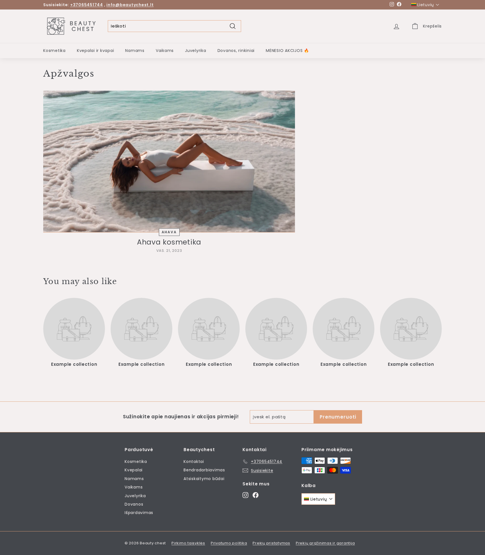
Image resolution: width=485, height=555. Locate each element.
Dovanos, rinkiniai (236, 50)
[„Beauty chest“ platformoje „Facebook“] (255, 495)
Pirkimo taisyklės (188, 543)
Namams (135, 50)
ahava (169, 232)
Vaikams (165, 50)
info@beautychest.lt (130, 5)
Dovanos (134, 504)
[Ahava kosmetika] (169, 161)
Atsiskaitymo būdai (204, 478)
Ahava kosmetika (169, 242)
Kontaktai (194, 461)
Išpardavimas (139, 512)
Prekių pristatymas (271, 543)
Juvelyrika (195, 50)
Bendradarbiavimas (204, 470)
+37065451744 (86, 5)
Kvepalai (134, 470)
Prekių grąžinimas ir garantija (325, 543)
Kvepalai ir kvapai (95, 50)
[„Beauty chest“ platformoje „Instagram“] (245, 495)
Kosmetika (54, 50)
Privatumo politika (229, 543)
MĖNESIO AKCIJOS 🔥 (287, 50)
